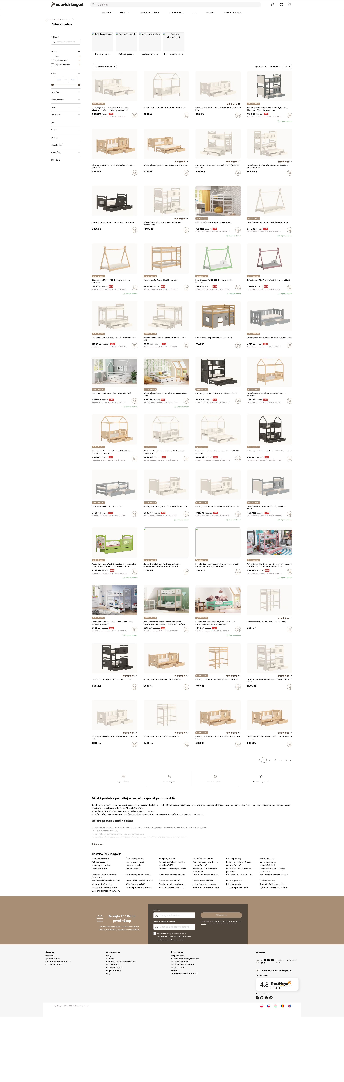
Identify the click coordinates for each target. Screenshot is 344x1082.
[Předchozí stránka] (259, 760)
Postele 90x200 (200, 865)
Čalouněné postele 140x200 (206, 874)
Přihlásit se (221, 915)
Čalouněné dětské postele (104, 887)
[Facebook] (257, 997)
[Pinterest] (271, 997)
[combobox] (175, 4)
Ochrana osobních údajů (183, 964)
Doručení (49, 955)
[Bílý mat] (196, 121)
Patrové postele (99, 862)
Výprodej (110, 958)
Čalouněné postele (134, 858)
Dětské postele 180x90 (169, 880)
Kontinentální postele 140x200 (140, 880)
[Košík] (289, 4)
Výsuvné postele (133, 865)
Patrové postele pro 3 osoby (239, 862)
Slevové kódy (112, 964)
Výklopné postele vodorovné (206, 887)
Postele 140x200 (267, 865)
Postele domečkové (135, 862)
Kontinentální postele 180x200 (274, 874)
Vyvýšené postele (268, 862)
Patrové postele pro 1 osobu (172, 862)
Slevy (108, 955)
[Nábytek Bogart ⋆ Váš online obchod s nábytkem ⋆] (67, 4)
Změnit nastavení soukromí (184, 973)
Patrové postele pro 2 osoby (206, 862)
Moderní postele (267, 880)
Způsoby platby (52, 958)
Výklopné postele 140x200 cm (106, 890)
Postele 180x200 (133, 868)
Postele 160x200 (99, 868)
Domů (50, 20)
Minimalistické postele (102, 884)
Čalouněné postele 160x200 (172, 874)
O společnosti (177, 955)
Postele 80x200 (166, 865)
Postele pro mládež (101, 865)
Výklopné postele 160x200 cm (274, 887)
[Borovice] (204, 121)
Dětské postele (68, 20)
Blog (108, 973)
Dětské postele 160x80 (203, 880)
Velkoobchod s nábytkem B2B (185, 958)
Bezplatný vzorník (114, 967)
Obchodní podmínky (181, 961)
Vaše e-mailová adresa (164, 921)
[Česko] (268, 1006)
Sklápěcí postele (267, 858)
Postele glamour (234, 880)
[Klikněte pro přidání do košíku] (134, 115)
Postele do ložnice (100, 858)
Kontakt (174, 970)
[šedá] (199, 121)
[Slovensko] (289, 1006)
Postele (57, 20)
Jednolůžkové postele (203, 858)
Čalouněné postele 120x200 (239, 874)
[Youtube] (266, 997)
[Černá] (201, 121)
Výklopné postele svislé (237, 887)
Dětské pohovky (233, 858)
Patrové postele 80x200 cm (172, 887)
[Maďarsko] (275, 1006)
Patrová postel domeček (204, 884)
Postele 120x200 (233, 865)
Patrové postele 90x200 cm (138, 887)
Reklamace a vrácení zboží (58, 961)
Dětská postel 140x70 (135, 884)
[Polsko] (261, 1006)
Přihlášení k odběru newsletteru (121, 961)
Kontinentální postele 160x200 (106, 880)
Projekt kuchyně (113, 970)
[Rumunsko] (282, 1006)
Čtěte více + (98, 844)
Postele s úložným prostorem (172, 868)
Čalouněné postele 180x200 (138, 874)
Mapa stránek (177, 967)
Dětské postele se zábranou (172, 884)
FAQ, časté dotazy (53, 964)
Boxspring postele (167, 858)
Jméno (156, 910)
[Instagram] (261, 997)
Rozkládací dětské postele (272, 884)
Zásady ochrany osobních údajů (224, 921)
